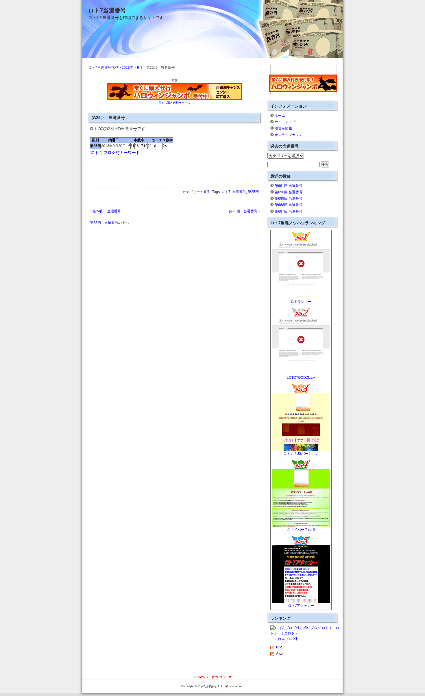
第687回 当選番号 (288, 211)
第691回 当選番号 (288, 186)
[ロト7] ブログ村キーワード (115, 152)
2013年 (127, 68)
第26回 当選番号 (243, 211)
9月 (140, 68)
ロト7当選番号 (107, 10)
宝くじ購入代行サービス (174, 102)
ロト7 (225, 192)
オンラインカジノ (288, 135)
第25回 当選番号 (104, 223)
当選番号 (239, 192)
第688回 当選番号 (288, 205)
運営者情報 (283, 128)
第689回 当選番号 (288, 198)
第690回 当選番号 (288, 192)
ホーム (280, 116)
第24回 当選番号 (107, 211)
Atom (280, 654)
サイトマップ (285, 122)
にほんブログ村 (287, 639)
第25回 (253, 192)
